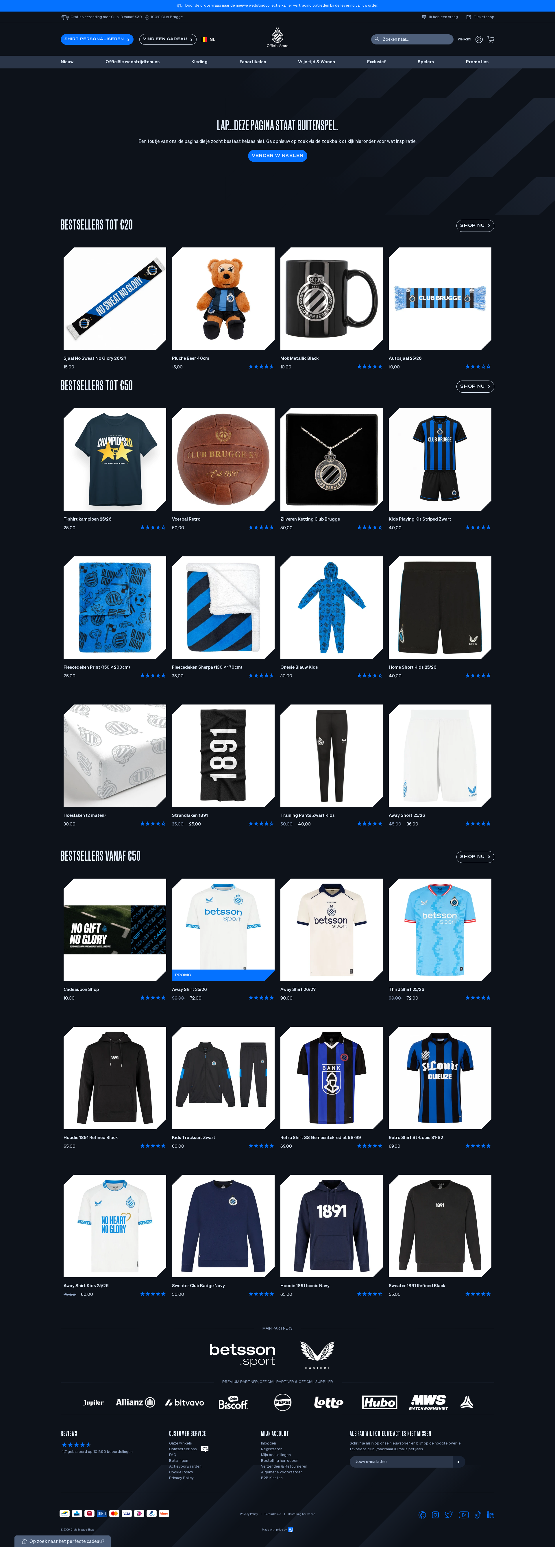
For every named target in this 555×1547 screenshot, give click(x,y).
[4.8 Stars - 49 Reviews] (478, 998)
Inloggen (268, 1443)
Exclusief (376, 62)
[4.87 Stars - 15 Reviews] (262, 676)
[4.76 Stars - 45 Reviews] (262, 367)
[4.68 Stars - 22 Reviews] (370, 528)
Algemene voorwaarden (282, 1472)
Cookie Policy (181, 1472)
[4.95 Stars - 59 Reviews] (262, 1294)
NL (212, 39)
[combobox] (208, 39)
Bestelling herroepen (279, 1461)
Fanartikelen (253, 62)
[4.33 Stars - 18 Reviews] (262, 824)
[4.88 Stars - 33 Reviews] (478, 1146)
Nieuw (67, 62)
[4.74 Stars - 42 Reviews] (153, 998)
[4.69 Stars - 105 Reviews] (153, 1146)
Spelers (426, 62)
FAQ (172, 1455)
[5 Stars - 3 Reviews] (153, 1294)
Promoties (477, 62)
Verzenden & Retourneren (284, 1466)
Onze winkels (180, 1443)
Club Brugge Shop (82, 1529)
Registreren (271, 1449)
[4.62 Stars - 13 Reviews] (153, 824)
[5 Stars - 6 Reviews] (262, 528)
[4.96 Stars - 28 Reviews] (262, 998)
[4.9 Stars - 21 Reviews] (262, 1146)
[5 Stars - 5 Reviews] (370, 367)
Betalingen (178, 1461)
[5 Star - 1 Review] (478, 528)
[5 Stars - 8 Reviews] (370, 1146)
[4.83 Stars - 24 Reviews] (478, 1294)
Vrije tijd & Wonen (316, 62)
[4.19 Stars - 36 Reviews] (153, 528)
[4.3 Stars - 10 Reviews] (370, 676)
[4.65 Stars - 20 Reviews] (478, 676)
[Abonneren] (459, 1462)
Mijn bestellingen (276, 1455)
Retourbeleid (272, 1514)
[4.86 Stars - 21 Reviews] (153, 676)
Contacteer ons (183, 1449)
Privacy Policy (181, 1478)
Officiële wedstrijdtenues (133, 62)
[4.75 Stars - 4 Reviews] (478, 824)
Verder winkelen (278, 156)
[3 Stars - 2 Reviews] (478, 367)
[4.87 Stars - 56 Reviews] (370, 1294)
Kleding (199, 62)
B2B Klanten (272, 1478)
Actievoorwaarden (185, 1466)
